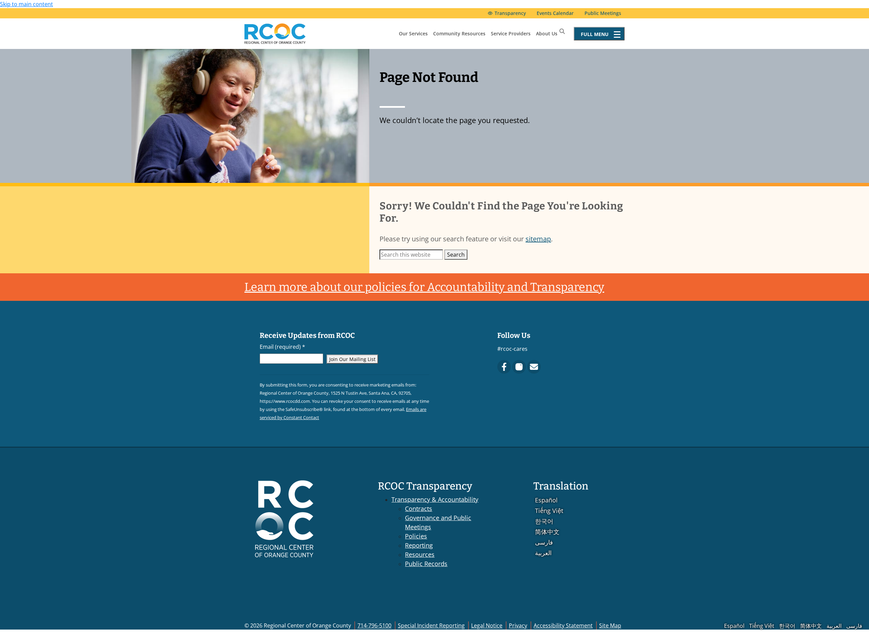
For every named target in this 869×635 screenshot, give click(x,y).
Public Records (426, 564)
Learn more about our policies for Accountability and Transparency (424, 287)
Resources (419, 554)
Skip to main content (26, 4)
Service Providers (511, 33)
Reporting (419, 545)
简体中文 (547, 532)
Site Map (610, 625)
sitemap (538, 238)
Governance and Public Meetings (438, 522)
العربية (543, 553)
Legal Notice (486, 625)
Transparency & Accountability (434, 499)
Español (546, 500)
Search (456, 254)
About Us (546, 33)
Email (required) (282, 346)
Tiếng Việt (549, 511)
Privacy (518, 625)
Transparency (510, 13)
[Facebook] (504, 367)
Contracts (418, 508)
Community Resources (459, 33)
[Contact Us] (534, 367)
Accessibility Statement (563, 625)
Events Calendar (555, 13)
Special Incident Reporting (431, 625)
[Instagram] (519, 367)
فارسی (544, 542)
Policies (416, 536)
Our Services (413, 33)
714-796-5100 (374, 625)
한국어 (544, 521)
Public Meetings (603, 13)
